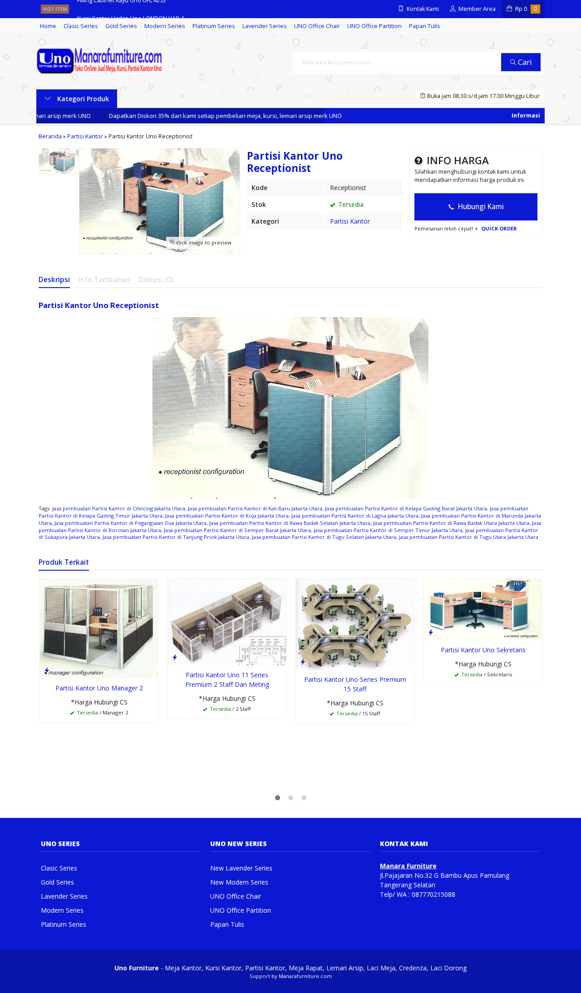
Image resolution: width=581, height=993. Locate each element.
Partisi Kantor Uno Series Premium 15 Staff (355, 684)
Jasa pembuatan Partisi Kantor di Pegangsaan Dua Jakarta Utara (130, 522)
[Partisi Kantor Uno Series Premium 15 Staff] (355, 623)
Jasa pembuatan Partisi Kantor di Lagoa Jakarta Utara (355, 515)
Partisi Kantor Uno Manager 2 (99, 688)
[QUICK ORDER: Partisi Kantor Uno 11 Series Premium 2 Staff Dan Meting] (174, 656)
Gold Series (121, 26)
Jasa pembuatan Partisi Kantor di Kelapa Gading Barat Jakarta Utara (406, 508)
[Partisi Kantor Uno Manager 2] (99, 628)
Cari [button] (524, 62)
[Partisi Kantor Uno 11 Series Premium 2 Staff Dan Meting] (227, 621)
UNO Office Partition (374, 26)
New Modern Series (239, 882)
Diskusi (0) (155, 279)
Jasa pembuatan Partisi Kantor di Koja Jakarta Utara (227, 515)
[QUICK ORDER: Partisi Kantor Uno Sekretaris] (430, 631)
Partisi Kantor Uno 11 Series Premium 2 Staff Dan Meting (227, 679)
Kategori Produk (82, 98)
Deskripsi (54, 279)
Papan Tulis (424, 26)
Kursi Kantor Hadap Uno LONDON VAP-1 (130, 9)
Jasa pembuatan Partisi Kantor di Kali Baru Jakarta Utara (255, 508)
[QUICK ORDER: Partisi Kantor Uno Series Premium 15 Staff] (302, 661)
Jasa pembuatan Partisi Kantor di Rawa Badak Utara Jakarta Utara (451, 522)
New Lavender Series (241, 868)
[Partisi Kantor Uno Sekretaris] (483, 609)
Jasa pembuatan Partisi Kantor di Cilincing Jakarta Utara (118, 508)
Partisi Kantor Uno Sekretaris (483, 650)
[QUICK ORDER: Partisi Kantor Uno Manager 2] (46, 670)
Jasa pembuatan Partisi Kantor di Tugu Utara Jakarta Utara (468, 536)
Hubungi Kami (480, 206)
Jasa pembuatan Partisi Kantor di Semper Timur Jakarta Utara (388, 530)
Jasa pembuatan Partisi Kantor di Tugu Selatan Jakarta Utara (324, 536)
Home (48, 26)
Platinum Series (213, 26)
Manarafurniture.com (305, 976)
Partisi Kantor (350, 221)
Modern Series (164, 26)
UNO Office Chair (317, 26)
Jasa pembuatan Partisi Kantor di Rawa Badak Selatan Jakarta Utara (289, 522)
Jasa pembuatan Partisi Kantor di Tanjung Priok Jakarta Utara (176, 536)
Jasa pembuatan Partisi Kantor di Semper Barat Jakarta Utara (237, 530)
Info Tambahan (104, 279)
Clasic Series (81, 26)
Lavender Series (264, 26)
